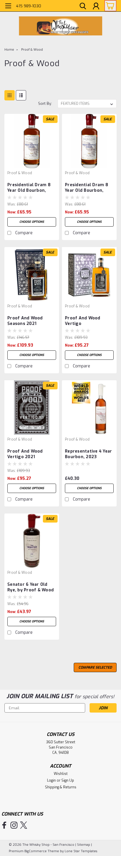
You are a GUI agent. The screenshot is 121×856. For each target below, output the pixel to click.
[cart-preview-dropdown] (109, 5)
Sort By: (45, 103)
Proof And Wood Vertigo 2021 (25, 454)
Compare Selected (95, 667)
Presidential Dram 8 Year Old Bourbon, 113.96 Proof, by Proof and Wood (31, 188)
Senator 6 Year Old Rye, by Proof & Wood (30, 587)
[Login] (96, 7)
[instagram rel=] (14, 825)
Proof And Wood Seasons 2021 (25, 320)
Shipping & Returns (60, 787)
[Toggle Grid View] (9, 95)
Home (9, 49)
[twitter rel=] (23, 825)
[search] (82, 7)
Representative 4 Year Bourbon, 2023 (88, 454)
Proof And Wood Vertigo (82, 320)
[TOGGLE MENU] (8, 6)
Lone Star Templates (81, 851)
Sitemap (83, 845)
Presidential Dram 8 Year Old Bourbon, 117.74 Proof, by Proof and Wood (88, 188)
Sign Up (67, 780)
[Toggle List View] (21, 95)
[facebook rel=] (4, 825)
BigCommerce (35, 851)
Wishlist (61, 773)
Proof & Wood (32, 49)
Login (51, 780)
